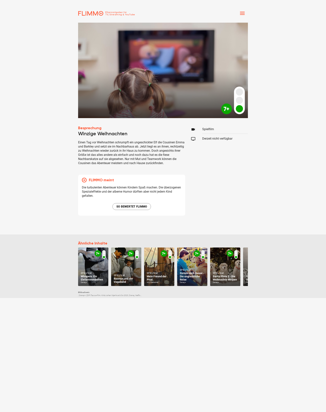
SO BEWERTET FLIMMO (131, 206)
